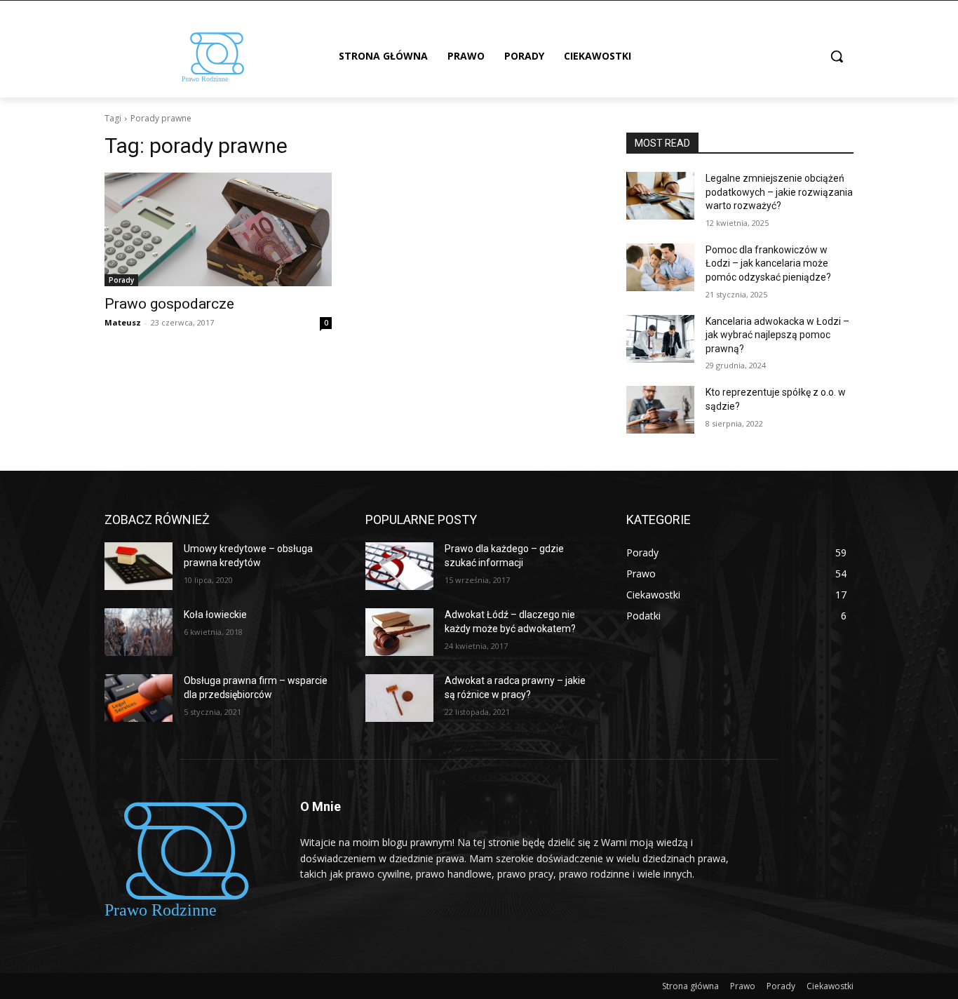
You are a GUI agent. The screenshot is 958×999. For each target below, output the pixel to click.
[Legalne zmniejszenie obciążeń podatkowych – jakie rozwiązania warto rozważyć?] (660, 196)
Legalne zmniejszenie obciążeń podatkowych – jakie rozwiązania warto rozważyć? (779, 192)
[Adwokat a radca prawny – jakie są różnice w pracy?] (399, 698)
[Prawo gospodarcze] (218, 229)
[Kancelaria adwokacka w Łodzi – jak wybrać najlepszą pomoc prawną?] (660, 339)
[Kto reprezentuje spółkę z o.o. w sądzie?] (660, 410)
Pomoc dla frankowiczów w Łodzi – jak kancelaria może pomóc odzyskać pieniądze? (768, 263)
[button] (837, 56)
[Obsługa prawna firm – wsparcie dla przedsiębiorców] (138, 698)
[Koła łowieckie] (138, 632)
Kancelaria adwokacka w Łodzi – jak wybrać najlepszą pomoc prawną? (777, 335)
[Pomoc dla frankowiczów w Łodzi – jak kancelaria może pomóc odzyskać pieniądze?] (660, 267)
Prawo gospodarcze (169, 303)
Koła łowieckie (215, 614)
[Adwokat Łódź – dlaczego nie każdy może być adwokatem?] (399, 632)
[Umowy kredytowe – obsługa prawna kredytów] (138, 566)
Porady (121, 280)
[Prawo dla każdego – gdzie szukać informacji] (399, 566)
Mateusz (122, 322)
